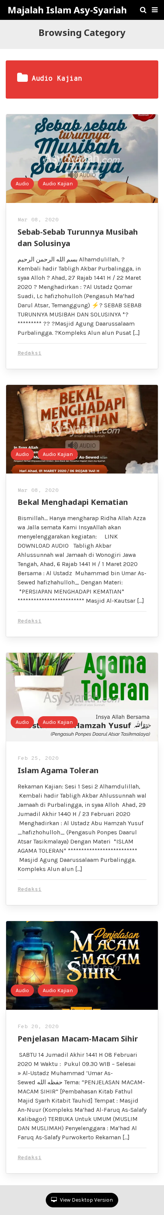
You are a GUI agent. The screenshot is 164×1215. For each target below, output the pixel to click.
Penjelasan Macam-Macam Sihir (78, 1038)
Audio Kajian (58, 183)
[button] (155, 10)
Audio (22, 183)
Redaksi (30, 353)
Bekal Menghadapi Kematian (73, 502)
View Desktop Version (86, 1200)
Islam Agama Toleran (58, 770)
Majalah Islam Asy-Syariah (67, 10)
